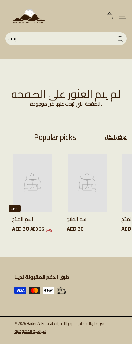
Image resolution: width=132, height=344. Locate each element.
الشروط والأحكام (92, 323)
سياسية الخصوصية (30, 331)
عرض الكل (116, 137)
